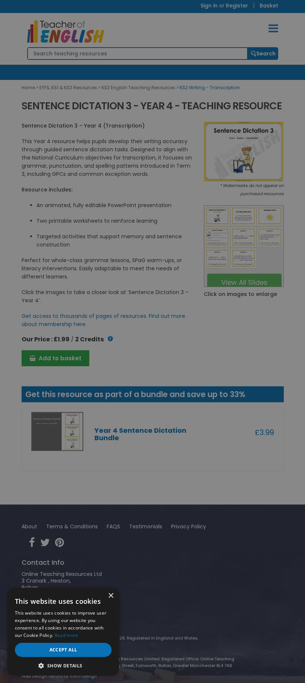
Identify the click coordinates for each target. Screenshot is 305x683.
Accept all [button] (63, 650)
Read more (66, 635)
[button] (63, 665)
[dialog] (152, 341)
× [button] (110, 596)
